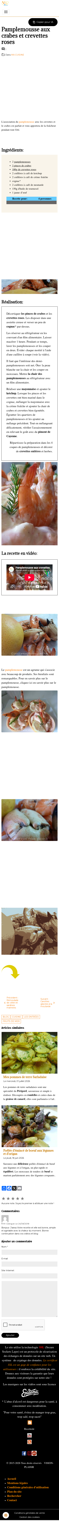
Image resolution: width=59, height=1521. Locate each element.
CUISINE (16, 1017)
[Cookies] (6, 1515)
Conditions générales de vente (29, 1513)
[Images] (34, 1453)
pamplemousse (26, 121)
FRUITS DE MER (11, 1021)
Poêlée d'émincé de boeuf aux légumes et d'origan (28, 1152)
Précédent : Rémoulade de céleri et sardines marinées (12, 1002)
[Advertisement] (29, 88)
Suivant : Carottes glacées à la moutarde (46, 1003)
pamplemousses (22, 161)
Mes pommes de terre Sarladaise (25, 1077)
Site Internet (7, 1270)
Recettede (29, 1428)
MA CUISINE (17, 55)
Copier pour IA (45, 22)
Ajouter (10, 1335)
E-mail (4, 1258)
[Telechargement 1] (30, 1392)
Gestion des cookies (29, 1517)
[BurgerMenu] (5, 11)
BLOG (6, 1017)
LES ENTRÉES (31, 1017)
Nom (4, 1246)
